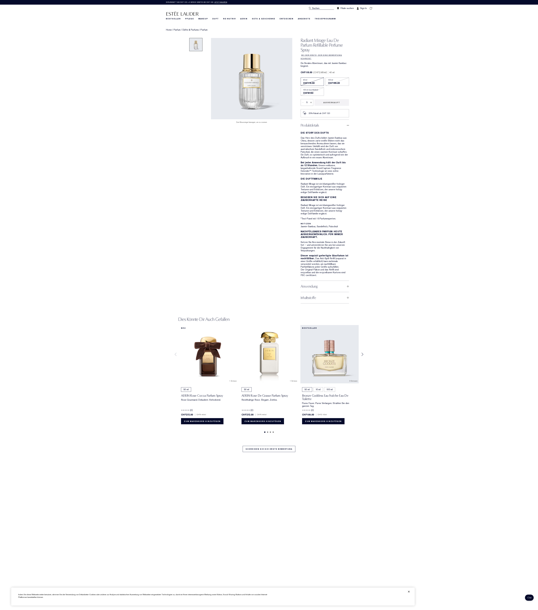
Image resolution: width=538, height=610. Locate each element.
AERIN (243, 19)
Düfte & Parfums (190, 29)
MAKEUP (203, 19)
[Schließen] (409, 592)
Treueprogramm (325, 19)
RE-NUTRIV (229, 19)
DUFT (215, 19)
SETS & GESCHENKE (263, 19)
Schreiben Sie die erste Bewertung (269, 449)
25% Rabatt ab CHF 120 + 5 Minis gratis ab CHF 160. (196, 2)
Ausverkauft (331, 102)
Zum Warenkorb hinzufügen (202, 421)
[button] (529, 597)
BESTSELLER (173, 19)
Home (169, 29)
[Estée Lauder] (182, 13)
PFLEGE (189, 19)
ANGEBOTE (304, 19)
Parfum (177, 29)
